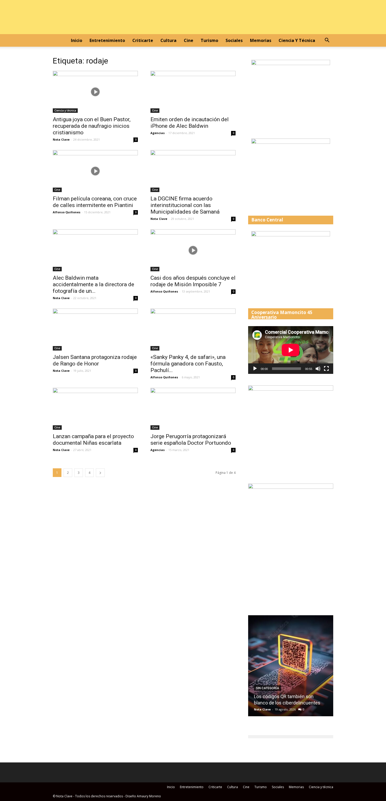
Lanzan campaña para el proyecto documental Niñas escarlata (93, 439)
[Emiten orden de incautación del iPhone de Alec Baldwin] (193, 92)
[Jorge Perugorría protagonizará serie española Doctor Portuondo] (193, 409)
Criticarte (142, 40)
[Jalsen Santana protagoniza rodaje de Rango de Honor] (95, 330)
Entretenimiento (107, 40)
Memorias (260, 40)
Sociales (234, 40)
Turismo (209, 40)
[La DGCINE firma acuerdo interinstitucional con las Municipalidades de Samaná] (193, 171)
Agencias (157, 133)
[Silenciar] (318, 368)
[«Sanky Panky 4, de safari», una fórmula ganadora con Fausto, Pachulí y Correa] (193, 330)
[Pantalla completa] (326, 368)
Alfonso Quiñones (66, 212)
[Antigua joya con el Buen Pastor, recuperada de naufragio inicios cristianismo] (95, 92)
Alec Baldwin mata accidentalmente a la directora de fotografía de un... (93, 284)
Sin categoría (267, 688)
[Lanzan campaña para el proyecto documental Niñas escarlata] (95, 409)
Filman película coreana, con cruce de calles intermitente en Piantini (95, 201)
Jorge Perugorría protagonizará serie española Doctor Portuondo (190, 439)
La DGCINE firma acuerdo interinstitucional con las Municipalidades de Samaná (185, 205)
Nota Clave (61, 139)
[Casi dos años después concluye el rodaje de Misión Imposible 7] (193, 250)
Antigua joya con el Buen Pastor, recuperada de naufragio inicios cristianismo (92, 126)
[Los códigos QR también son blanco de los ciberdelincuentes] (290, 667)
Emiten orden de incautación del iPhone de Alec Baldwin (189, 122)
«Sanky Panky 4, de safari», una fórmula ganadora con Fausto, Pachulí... (188, 363)
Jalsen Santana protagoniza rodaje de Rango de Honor (95, 360)
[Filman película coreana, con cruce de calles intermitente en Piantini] (95, 171)
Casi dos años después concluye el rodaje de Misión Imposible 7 (193, 281)
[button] (327, 40)
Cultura (168, 40)
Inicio (76, 40)
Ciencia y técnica (297, 40)
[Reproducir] (255, 368)
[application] (290, 350)
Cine (188, 40)
